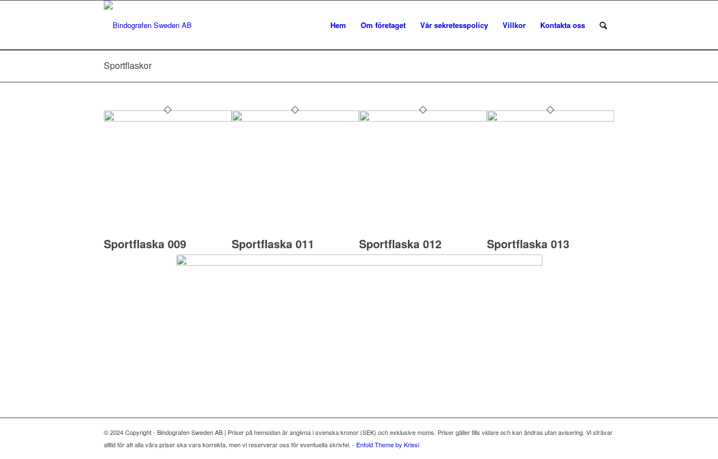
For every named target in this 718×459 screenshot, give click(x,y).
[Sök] (603, 25)
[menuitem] (338, 25)
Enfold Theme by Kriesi (387, 444)
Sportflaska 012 (400, 243)
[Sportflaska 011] (296, 118)
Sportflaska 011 (273, 243)
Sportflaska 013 (528, 243)
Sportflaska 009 (145, 243)
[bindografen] (148, 25)
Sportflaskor (127, 65)
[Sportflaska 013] (551, 118)
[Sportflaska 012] (423, 118)
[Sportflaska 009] (168, 118)
